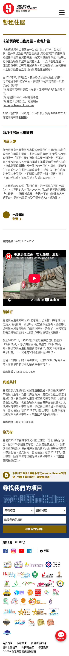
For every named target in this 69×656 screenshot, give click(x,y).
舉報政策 (43, 647)
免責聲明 (8, 643)
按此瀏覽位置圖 (14, 165)
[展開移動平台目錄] (62, 13)
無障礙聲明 (28, 647)
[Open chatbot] (61, 636)
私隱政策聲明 (38, 643)
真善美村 (39, 390)
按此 (37, 414)
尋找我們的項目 (34, 529)
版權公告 (22, 643)
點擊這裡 (45, 477)
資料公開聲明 (10, 647)
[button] (18, 510)
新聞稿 (23, 117)
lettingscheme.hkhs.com (19, 105)
